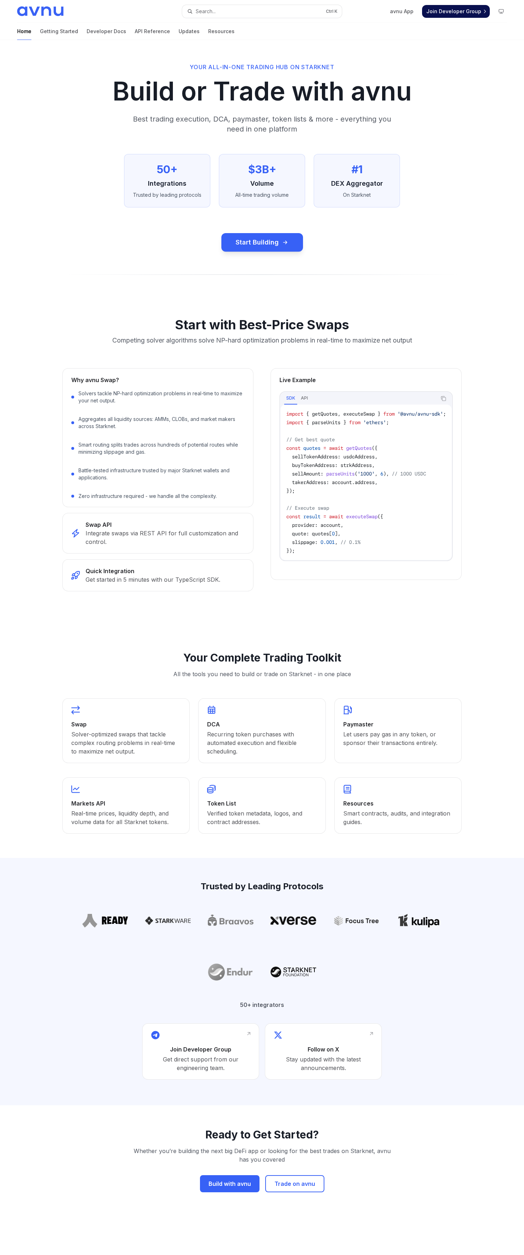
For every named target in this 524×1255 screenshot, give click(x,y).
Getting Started (59, 31)
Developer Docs (106, 31)
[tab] (290, 398)
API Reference (152, 31)
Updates (189, 31)
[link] (157, 533)
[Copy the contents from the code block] (443, 398)
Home (24, 31)
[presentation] (366, 482)
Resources (221, 31)
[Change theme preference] (501, 11)
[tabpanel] (366, 482)
